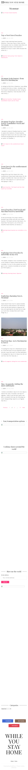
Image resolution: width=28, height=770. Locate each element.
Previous (5, 407)
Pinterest (15, 725)
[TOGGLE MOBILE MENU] (2, 2)
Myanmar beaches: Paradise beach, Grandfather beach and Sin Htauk (12, 123)
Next (23, 407)
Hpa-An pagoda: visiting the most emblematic (12, 385)
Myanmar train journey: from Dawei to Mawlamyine (12, 79)
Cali (22, 766)
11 (20, 407)
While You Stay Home (14, 2)
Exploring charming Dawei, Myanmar (11, 297)
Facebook (8, 721)
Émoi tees (14, 761)
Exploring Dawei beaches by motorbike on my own (12, 254)
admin (4, 38)
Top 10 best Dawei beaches (11, 35)
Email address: (5, 575)
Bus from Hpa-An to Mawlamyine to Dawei (14, 342)
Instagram (21, 721)
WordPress (13, 766)
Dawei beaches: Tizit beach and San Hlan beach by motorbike (13, 210)
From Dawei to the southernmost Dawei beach (14, 167)
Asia (2, 32)
